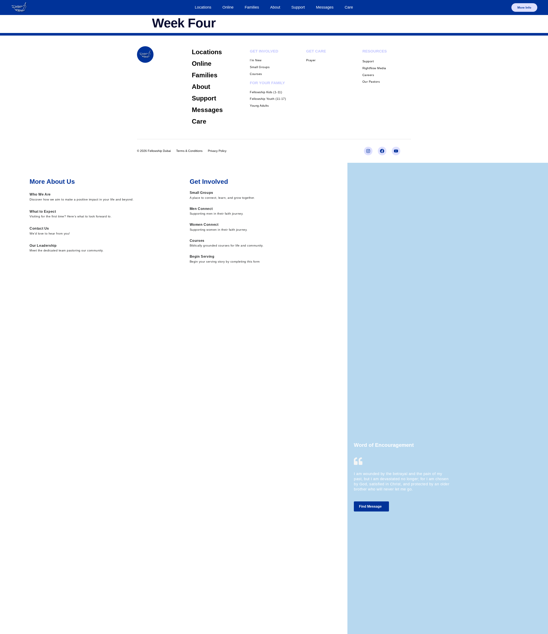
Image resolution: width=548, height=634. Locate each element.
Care (349, 7)
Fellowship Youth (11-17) (268, 98)
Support (298, 7)
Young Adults (259, 105)
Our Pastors (371, 81)
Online (228, 7)
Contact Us (39, 228)
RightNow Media (374, 68)
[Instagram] (368, 151)
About (275, 7)
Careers (368, 75)
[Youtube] (396, 151)
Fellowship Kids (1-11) (266, 92)
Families (252, 7)
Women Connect (204, 224)
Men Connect (201, 209)
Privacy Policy (217, 151)
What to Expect (43, 211)
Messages (325, 7)
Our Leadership (43, 245)
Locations (203, 7)
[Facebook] (382, 151)
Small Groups (260, 67)
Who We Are (40, 194)
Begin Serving (202, 256)
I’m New (256, 60)
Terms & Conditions (189, 151)
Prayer (311, 60)
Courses (256, 74)
